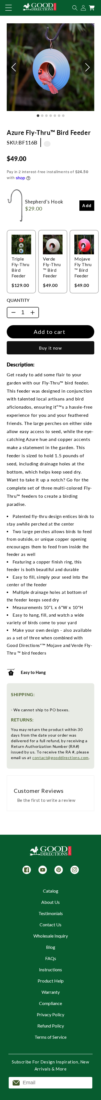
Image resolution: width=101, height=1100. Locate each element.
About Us (50, 902)
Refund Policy (50, 1025)
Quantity (18, 300)
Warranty (51, 992)
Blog (50, 947)
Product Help (51, 980)
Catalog (50, 890)
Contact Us (50, 924)
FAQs (50, 958)
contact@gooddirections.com (60, 757)
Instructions (50, 969)
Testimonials (50, 913)
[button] (8, 8)
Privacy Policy (50, 1014)
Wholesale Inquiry (50, 935)
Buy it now (50, 347)
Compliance (50, 1003)
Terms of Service (50, 1037)
